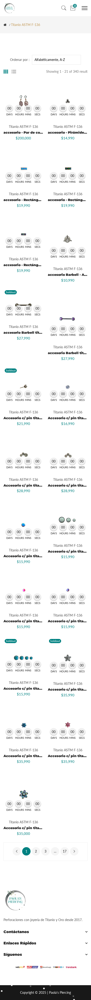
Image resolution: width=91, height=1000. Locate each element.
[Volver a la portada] (5, 24)
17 (64, 851)
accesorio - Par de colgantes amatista (37, 132)
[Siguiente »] (74, 851)
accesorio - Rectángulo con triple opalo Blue (43, 200)
